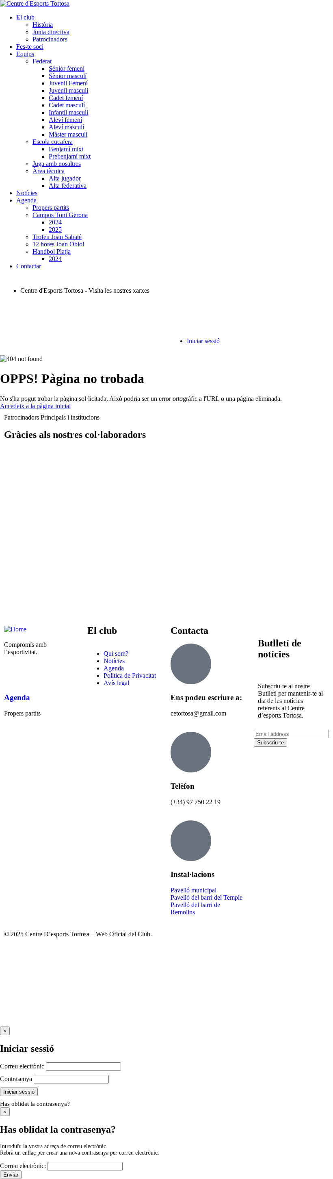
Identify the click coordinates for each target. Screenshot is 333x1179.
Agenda (17, 697)
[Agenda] (14, 674)
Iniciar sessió (203, 340)
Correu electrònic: (23, 1165)
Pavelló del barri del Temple (206, 897)
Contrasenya (16, 1078)
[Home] (15, 629)
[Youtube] (80, 311)
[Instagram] (58, 311)
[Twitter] (36, 311)
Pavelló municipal (193, 890)
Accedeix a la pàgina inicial (35, 405)
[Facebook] (14, 311)
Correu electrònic (22, 1066)
